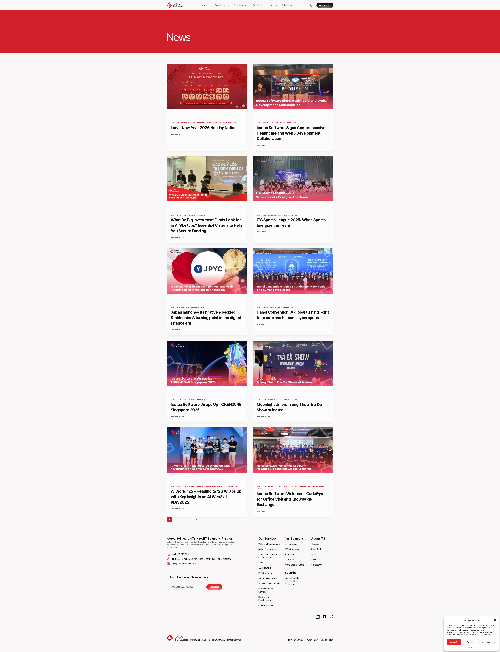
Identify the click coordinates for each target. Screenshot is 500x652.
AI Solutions (290, 554)
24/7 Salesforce (292, 549)
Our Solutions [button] (239, 5)
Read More (177, 134)
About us (315, 544)
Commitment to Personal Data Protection (292, 581)
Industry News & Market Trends (191, 307)
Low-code (289, 559)
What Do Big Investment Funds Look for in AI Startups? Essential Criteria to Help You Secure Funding (206, 225)
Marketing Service (266, 605)
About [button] (205, 5)
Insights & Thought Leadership (191, 215)
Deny (469, 642)
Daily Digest (287, 5)
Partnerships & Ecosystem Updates (279, 123)
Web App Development (269, 544)
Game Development (267, 578)
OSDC (261, 562)
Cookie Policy (471, 647)
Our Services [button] (220, 5)
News (173, 123)
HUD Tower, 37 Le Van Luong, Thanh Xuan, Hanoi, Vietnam (201, 559)
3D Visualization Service (269, 583)
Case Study (258, 5)
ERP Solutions (291, 544)
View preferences (487, 642)
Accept (453, 642)
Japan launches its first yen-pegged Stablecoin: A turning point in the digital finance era (206, 317)
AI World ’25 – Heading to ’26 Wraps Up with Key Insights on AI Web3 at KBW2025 (206, 497)
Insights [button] (271, 5)
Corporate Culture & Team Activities (194, 123)
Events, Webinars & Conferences (278, 307)
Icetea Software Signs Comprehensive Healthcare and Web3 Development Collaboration (291, 133)
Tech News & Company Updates (227, 123)
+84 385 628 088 (180, 554)
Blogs (313, 554)
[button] (494, 620)
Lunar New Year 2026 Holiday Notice (204, 127)
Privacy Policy (312, 640)
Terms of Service (296, 640)
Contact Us (316, 564)
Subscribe (214, 587)
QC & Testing (264, 568)
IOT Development (266, 573)
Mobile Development (267, 549)
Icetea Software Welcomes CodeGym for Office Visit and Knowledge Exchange (290, 499)
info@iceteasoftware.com (184, 563)
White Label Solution (294, 564)
